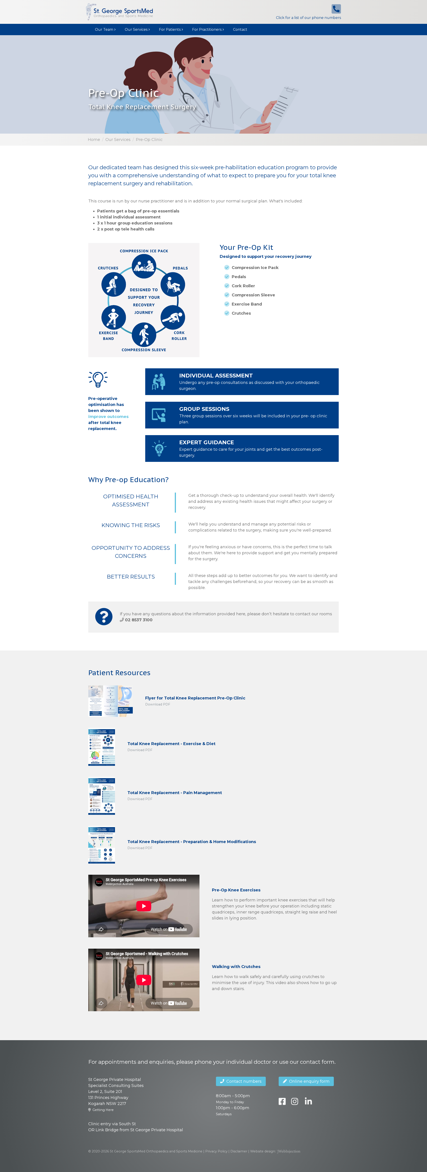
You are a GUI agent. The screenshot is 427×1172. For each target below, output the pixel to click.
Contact (240, 29)
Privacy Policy (216, 1151)
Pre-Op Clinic (149, 139)
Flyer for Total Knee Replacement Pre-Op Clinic (195, 698)
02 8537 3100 (139, 620)
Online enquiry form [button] (308, 1081)
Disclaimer (238, 1151)
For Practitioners (207, 29)
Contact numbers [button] (243, 1081)
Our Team (104, 29)
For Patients (170, 29)
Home (94, 139)
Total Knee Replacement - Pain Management (174, 792)
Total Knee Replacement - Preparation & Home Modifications (191, 841)
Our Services (136, 29)
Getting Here (103, 1110)
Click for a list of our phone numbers (308, 18)
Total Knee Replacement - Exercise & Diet (171, 743)
